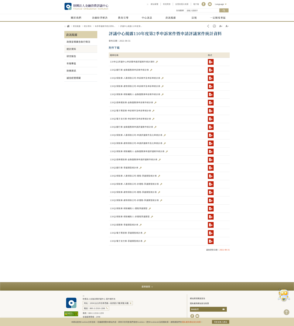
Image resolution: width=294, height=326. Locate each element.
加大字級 (220, 26)
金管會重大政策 (182, 4)
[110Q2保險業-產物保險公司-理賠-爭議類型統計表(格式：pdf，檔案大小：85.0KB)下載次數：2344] (211, 192)
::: (147, 4)
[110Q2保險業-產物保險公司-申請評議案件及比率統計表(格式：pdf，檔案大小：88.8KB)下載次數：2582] (211, 143)
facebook (192, 316)
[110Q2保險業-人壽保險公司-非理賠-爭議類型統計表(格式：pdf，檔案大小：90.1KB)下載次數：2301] (211, 184)
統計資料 (87, 26)
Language (219, 4)
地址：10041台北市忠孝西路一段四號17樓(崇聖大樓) (106, 303)
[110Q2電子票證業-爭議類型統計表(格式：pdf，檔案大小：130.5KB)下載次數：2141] (211, 233)
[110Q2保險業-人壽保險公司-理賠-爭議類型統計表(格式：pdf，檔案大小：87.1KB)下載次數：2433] (211, 176)
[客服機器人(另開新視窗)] (284, 295)
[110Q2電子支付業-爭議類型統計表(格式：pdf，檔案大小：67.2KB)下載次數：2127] (211, 241)
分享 (208, 26)
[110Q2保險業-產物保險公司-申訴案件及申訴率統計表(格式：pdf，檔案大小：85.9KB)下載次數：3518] (211, 86)
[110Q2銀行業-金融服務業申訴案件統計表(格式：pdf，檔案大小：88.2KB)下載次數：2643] (211, 70)
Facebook (203, 4)
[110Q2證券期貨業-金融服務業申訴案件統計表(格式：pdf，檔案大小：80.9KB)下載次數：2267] (211, 102)
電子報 (196, 4)
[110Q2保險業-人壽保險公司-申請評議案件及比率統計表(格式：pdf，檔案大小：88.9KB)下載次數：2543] (211, 135)
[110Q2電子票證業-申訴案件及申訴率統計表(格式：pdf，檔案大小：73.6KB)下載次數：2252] (211, 111)
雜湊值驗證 (156, 62)
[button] (147, 286)
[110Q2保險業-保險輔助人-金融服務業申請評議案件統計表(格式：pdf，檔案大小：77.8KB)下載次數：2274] (211, 151)
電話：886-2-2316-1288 (94, 308)
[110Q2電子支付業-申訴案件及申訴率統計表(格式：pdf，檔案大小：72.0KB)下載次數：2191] (211, 119)
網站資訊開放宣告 (197, 298)
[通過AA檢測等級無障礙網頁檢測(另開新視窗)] (71, 315)
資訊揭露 (76, 26)
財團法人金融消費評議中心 (91, 6)
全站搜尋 (180, 10)
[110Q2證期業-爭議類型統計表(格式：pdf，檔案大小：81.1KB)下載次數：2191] (211, 225)
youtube (210, 4)
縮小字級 (227, 26)
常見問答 (167, 4)
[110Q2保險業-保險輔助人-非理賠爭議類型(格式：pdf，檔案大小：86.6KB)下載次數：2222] (211, 217)
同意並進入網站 (220, 321)
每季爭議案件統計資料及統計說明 (106, 26)
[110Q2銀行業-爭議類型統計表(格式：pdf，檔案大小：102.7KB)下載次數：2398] (211, 168)
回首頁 (68, 26)
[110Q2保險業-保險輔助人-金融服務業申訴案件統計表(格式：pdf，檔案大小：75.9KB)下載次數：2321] (211, 94)
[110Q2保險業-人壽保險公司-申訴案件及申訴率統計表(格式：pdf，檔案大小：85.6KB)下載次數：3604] (211, 78)
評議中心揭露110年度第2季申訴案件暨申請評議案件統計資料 (131, 26)
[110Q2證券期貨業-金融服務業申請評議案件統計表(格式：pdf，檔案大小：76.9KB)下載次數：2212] (211, 160)
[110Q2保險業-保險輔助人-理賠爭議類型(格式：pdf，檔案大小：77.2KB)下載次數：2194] (211, 208)
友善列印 (214, 26)
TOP (286, 312)
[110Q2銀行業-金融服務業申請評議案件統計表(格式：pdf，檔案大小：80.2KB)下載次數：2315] (211, 127)
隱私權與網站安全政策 (199, 303)
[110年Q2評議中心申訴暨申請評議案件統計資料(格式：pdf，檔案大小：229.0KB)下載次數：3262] (211, 62)
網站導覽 (154, 4)
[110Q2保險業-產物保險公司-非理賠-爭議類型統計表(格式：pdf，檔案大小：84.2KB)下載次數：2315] (211, 200)
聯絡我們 (195, 309)
